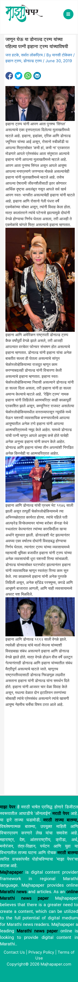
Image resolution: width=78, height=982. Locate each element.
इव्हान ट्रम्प (13, 60)
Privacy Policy (41, 952)
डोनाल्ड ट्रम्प (32, 60)
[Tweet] (18, 76)
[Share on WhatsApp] (28, 76)
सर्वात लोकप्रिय (32, 54)
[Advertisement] (39, 753)
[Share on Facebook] (9, 76)
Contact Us (14, 952)
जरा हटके (12, 54)
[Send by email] (37, 76)
